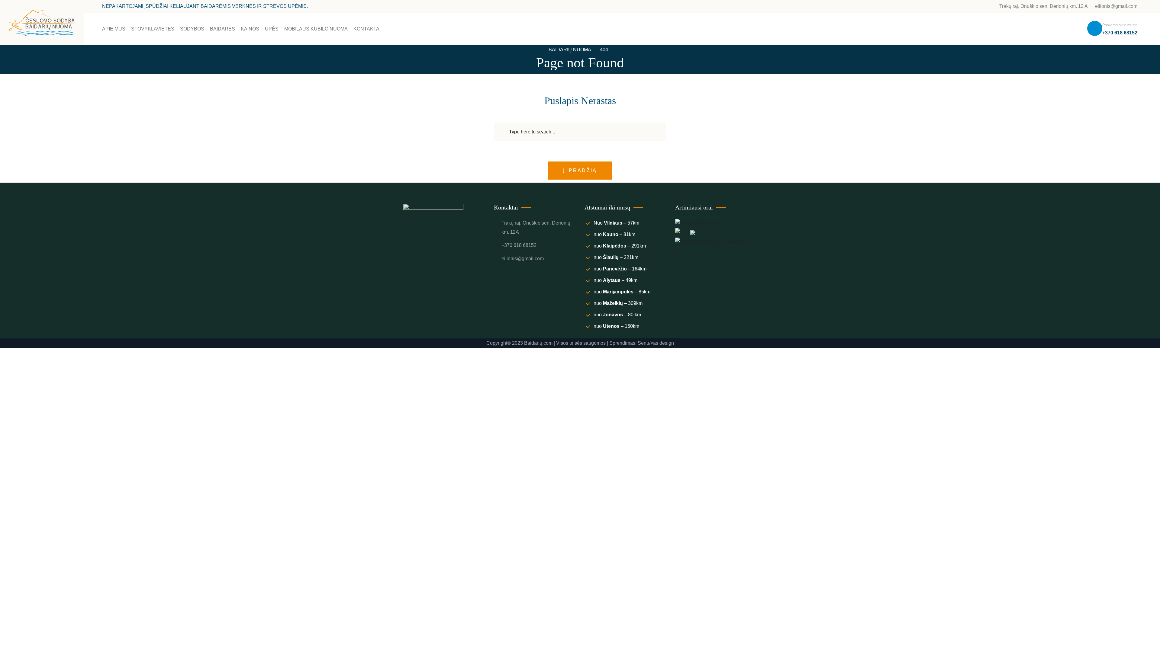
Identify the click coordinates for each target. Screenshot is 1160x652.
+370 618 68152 (1119, 32)
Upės (272, 28)
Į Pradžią (580, 170)
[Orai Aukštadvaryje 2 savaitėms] (711, 241)
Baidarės (222, 28)
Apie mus (113, 28)
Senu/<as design (656, 343)
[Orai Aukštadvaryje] (697, 222)
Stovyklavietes (152, 28)
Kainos (250, 28)
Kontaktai (367, 28)
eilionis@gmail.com (1115, 6)
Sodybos (192, 28)
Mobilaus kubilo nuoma (316, 28)
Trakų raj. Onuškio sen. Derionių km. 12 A (1043, 6)
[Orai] (685, 232)
